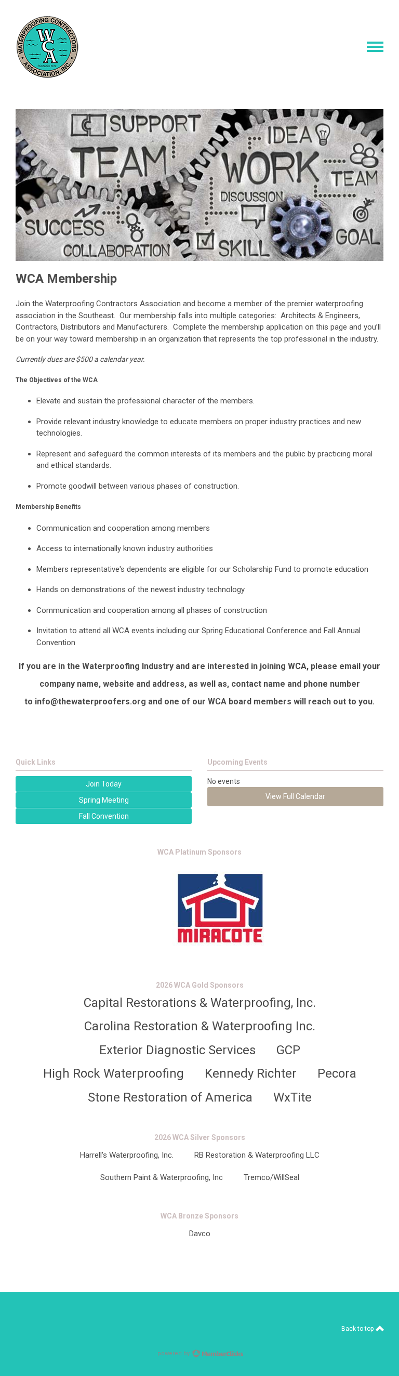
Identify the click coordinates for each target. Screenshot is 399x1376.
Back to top (358, 1328)
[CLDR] (47, 75)
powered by (174, 1353)
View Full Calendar (295, 796)
